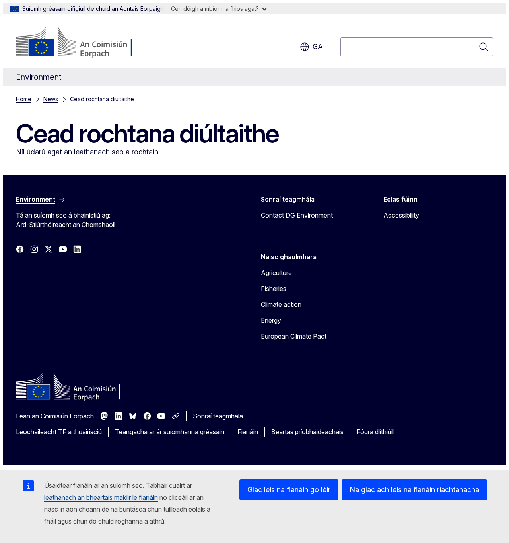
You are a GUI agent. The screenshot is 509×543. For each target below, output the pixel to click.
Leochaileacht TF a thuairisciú (59, 432)
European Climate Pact (293, 336)
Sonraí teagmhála (218, 416)
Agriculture (276, 273)
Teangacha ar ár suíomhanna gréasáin (169, 432)
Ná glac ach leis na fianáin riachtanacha (414, 489)
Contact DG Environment (297, 215)
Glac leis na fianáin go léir (288, 489)
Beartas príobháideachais (307, 432)
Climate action (281, 304)
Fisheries (273, 289)
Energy (271, 320)
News (50, 99)
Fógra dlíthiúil (375, 432)
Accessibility (401, 215)
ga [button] (318, 46)
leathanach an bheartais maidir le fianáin (101, 497)
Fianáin (247, 432)
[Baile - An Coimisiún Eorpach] (80, 43)
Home (23, 99)
